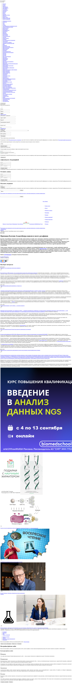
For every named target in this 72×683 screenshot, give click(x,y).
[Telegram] (4, 261)
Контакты (4, 632)
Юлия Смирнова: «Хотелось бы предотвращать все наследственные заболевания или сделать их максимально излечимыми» (24, 627)
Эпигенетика (5, 100)
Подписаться (2, 262)
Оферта (4, 637)
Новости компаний (6, 19)
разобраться (42, 311)
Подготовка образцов (7, 79)
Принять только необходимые (6, 643)
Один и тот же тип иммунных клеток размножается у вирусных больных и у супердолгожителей (19, 528)
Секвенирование (6, 89)
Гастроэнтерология (6, 36)
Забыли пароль (3, 114)
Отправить (2, 187)
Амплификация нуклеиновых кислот (10, 26)
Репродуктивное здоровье (8, 83)
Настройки (19, 643)
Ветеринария (5, 34)
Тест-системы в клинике (7, 94)
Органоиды (5, 76)
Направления (5, 66)
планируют (61, 280)
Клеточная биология (7, 51)
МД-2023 (4, 54)
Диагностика (5, 41)
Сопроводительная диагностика (9, 92)
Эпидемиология (6, 101)
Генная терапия (6, 38)
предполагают (43, 248)
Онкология (5, 74)
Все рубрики (45, 201)
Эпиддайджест (5, 7)
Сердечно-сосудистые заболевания (9, 90)
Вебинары (5, 33)
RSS (3, 633)
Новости (4, 3)
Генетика (4, 37)
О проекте (5, 631)
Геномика (4, 39)
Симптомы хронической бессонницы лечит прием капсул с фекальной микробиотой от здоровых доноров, (21, 290)
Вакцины (4, 32)
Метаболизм (5, 59)
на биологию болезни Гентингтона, (64, 341)
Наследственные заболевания (8, 67)
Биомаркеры (5, 31)
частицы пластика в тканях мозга (43, 358)
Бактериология (5, 28)
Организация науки (6, 75)
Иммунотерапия (6, 48)
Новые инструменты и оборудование (10, 69)
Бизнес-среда (5, 17)
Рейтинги (4, 16)
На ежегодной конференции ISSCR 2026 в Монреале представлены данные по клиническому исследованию (21, 334)
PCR (3, 23)
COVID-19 (5, 22)
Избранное (5, 45)
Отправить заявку (4, 168)
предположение (23, 325)
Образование (5, 6)
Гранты (4, 5)
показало (43, 290)
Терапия (4, 93)
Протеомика (5, 80)
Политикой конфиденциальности (64, 139)
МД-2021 (4, 53)
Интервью (5, 10)
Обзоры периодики (6, 18)
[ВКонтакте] (1, 261)
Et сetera (2, 256)
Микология (5, 62)
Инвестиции (5, 49)
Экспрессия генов (6, 99)
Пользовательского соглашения (15, 139)
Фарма (4, 97)
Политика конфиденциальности (9, 638)
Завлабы (2, 594)
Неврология (5, 68)
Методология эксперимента (8, 61)
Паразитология (5, 77)
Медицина (5, 57)
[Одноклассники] (2, 261)
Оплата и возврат (6, 636)
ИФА (4, 44)
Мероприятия (5, 58)
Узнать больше (26, 641)
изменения (35, 272)
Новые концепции (6, 70)
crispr (4, 24)
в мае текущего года (43, 340)
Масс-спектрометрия (7, 56)
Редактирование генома (7, 81)
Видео (46, 208)
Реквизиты (5, 639)
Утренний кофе (6, 96)
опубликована (7, 254)
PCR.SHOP (5, 8)
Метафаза (4, 60)
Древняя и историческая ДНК (8, 43)
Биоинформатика (6, 30)
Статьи (4, 4)
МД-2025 (4, 55)
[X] (6, 261)
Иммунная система (6, 46)
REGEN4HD (44, 334)
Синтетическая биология (7, 91)
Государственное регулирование (9, 40)
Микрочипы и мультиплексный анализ (10, 63)
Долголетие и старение (7, 42)
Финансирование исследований (9, 98)
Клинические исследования (8, 52)
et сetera (4, 25)
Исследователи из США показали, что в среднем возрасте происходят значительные (16, 272)
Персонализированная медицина (9, 78)
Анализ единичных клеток (8, 27)
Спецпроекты (5, 9)
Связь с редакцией (6, 634)
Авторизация (22, 229)
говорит (13, 301)
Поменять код (3, 128)
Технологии (5, 95)
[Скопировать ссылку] (7, 261)
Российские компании (7, 84)
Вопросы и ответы (6, 15)
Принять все (14, 643)
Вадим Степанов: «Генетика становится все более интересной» (12, 593)
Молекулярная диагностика (8, 65)
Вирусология (5, 35)
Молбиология (5, 64)
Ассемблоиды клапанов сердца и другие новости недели (11, 561)
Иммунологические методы (8, 47)
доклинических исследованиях (7, 344)
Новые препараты (6, 71)
